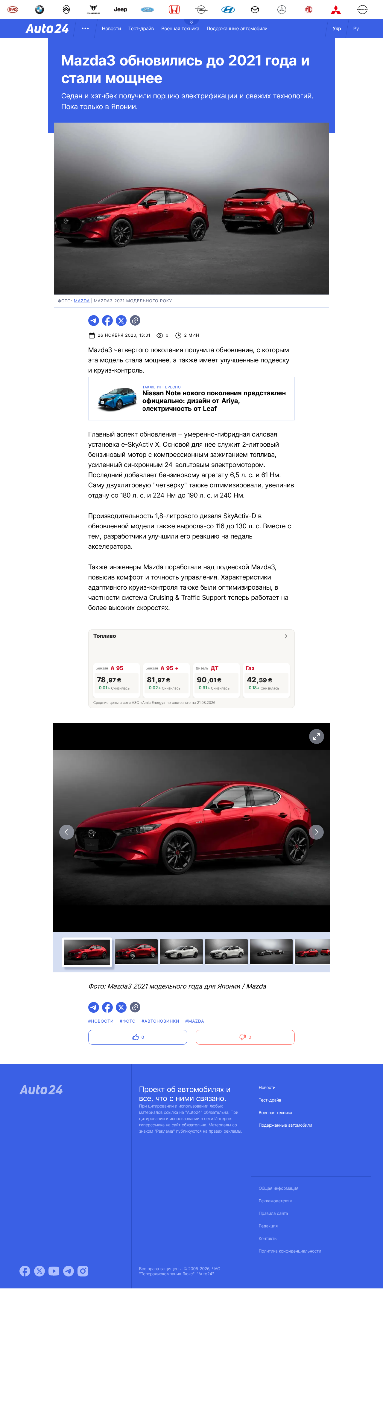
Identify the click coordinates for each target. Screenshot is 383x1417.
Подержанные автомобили (237, 28)
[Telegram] (68, 1271)
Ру (356, 28)
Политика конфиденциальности (290, 1251)
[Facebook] (24, 1271)
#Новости (101, 1021)
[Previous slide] (66, 832)
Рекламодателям (276, 1201)
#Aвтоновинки (160, 1021)
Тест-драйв (141, 28)
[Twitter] (39, 1271)
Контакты (268, 1238)
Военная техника (180, 28)
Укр (337, 28)
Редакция (268, 1226)
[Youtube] (53, 1271)
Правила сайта (273, 1213)
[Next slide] (316, 832)
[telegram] (93, 320)
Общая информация (278, 1188)
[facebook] (107, 320)
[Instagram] (82, 1271)
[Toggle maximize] (316, 736)
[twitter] (121, 320)
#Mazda (195, 1021)
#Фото (128, 1021)
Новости (111, 28)
